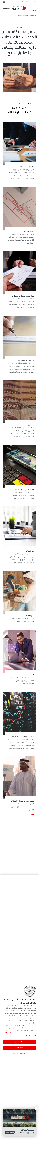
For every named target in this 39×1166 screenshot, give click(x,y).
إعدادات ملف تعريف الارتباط (19, 1053)
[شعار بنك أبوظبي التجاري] (19, 8)
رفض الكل (19, 1047)
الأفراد (34, 2)
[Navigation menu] (35, 8)
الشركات (28, 2)
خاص (22, 2)
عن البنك (16, 2)
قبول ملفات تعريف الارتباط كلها (20, 1042)
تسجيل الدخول (8, 8)
